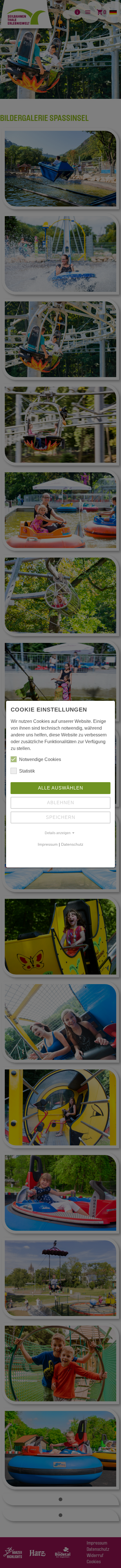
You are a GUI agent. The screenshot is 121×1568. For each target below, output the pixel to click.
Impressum (48, 844)
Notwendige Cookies (40, 759)
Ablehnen (60, 802)
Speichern (60, 817)
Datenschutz (72, 844)
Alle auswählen (60, 788)
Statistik (27, 771)
